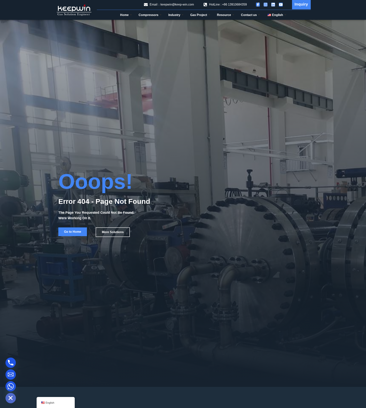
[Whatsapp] (11, 386)
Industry (174, 15)
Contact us (249, 15)
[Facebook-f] (258, 4)
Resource (224, 15)
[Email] (11, 374)
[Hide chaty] (11, 398)
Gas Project (198, 15)
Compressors (148, 15)
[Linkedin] (273, 4)
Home (124, 15)
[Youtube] (281, 4)
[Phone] (11, 363)
